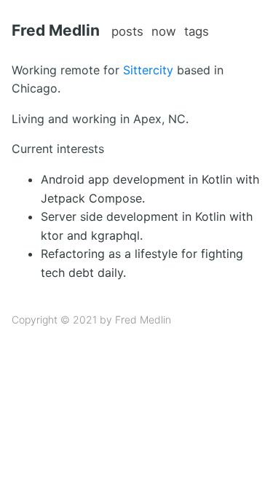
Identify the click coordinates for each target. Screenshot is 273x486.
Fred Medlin (56, 30)
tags (196, 31)
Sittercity (148, 70)
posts (127, 31)
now (163, 31)
